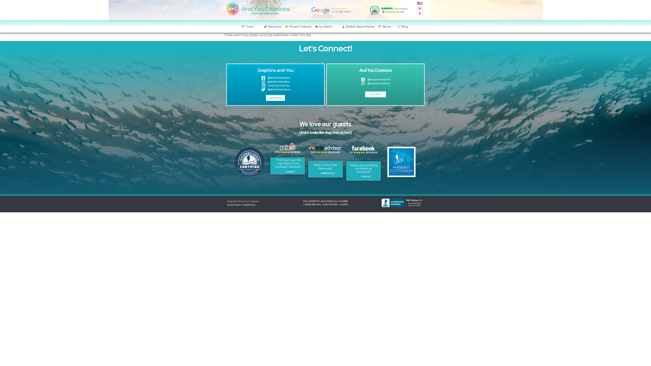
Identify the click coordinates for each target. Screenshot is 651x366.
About (386, 26)
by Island (325, 26)
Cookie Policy (249, 204)
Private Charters (300, 26)
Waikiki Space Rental (360, 26)
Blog (404, 26)
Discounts (275, 26)
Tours (249, 26)
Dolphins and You (275, 70)
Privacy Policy (234, 204)
